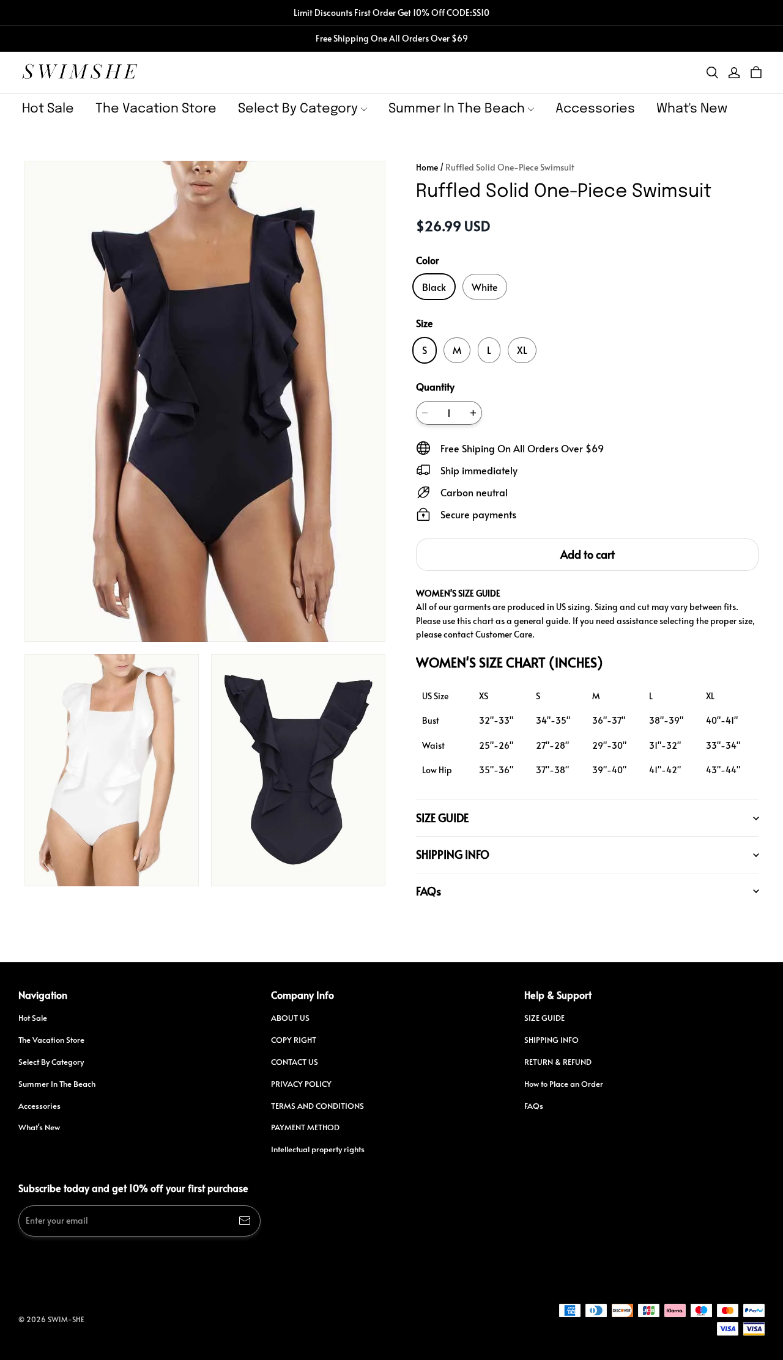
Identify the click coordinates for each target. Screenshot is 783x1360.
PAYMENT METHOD (305, 1127)
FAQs (533, 1105)
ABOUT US (290, 1017)
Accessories (595, 109)
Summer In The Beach (456, 109)
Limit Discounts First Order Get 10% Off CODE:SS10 (391, 12)
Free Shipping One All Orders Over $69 (392, 38)
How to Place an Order (563, 1083)
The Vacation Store (156, 109)
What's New (691, 109)
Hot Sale (48, 109)
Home (427, 167)
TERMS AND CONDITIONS (317, 1105)
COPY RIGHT (293, 1039)
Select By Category (298, 109)
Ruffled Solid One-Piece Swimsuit (509, 167)
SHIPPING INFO (551, 1039)
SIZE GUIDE (544, 1017)
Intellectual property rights (318, 1149)
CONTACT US (294, 1061)
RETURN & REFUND (558, 1061)
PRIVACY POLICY (301, 1083)
